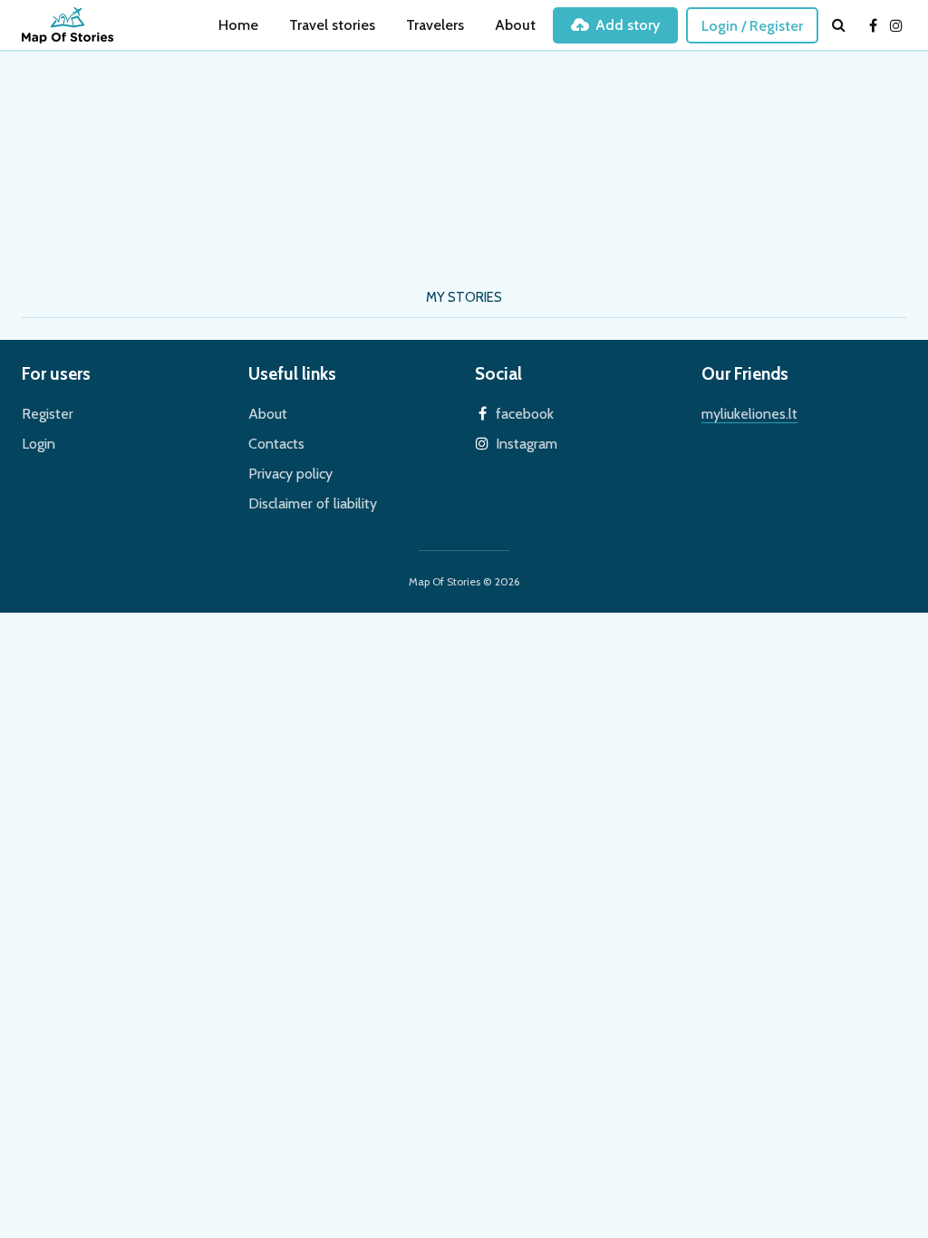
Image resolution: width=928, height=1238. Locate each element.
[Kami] (94, 187)
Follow (338, 231)
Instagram (526, 443)
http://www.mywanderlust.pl (322, 195)
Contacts (276, 443)
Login (38, 443)
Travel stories (332, 25)
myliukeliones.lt (749, 413)
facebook (525, 413)
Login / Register (752, 25)
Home (238, 25)
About (515, 25)
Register (47, 413)
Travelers (435, 25)
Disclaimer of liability (312, 503)
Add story (627, 25)
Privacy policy (290, 473)
